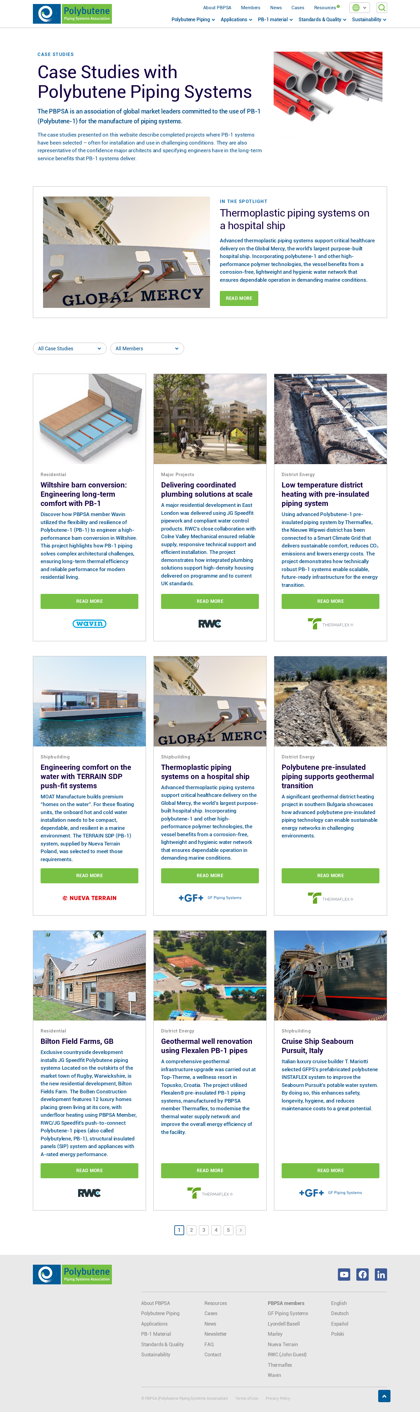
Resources (325, 7)
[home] (72, 14)
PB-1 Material (156, 1334)
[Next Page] (241, 1230)
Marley (275, 1334)
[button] (360, 8)
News (276, 7)
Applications (154, 1324)
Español (339, 1324)
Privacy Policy (278, 1398)
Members (250, 7)
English (339, 1303)
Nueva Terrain (283, 1344)
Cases (297, 7)
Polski (337, 1334)
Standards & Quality (162, 1344)
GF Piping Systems (288, 1313)
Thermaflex (280, 1365)
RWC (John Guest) (287, 1355)
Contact (212, 1355)
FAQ (209, 1344)
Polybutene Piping (160, 1313)
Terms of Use (246, 1398)
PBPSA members (286, 1303)
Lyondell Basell (283, 1324)
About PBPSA (217, 7)
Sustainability (155, 1355)
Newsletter (215, 1334)
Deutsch (340, 1313)
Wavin (274, 1375)
